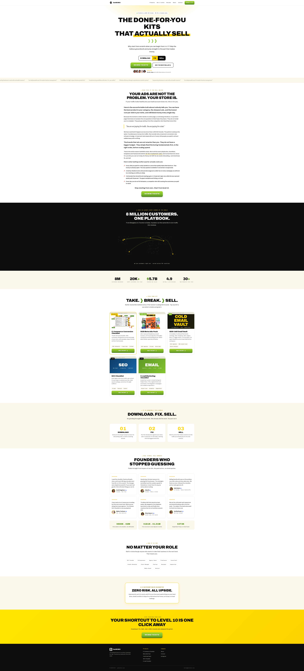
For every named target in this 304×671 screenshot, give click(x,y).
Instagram (163, 656)
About (174, 2)
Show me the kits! (152, 194)
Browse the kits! (141, 65)
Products (152, 2)
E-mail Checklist (147, 661)
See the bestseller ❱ (163, 65)
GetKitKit (116, 2)
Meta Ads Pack (146, 653)
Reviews (168, 2)
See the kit (123, 350)
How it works (160, 2)
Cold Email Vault (147, 656)
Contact (180, 2)
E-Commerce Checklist (148, 651)
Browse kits (189, 2)
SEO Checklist (146, 658)
